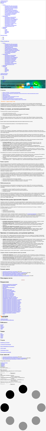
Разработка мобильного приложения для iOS (11, 300)
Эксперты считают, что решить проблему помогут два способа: (14, 99)
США (1, 328)
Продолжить (13, 373)
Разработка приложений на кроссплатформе (11, 311)
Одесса (1, 336)
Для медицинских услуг (9, 26)
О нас (6, 29)
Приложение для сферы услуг (10, 23)
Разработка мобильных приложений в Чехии (11, 309)
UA (3, 38)
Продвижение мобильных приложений (10, 297)
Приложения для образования (10, 20)
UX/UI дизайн (3, 348)
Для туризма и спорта (9, 24)
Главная (4, 80)
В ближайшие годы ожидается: (8, 97)
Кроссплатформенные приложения (7, 346)
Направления (5, 16)
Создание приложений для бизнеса (9, 312)
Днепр (1, 335)
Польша (1, 324)
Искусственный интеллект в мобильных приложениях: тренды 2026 (16, 275)
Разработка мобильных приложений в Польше (12, 306)
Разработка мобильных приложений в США (11, 307)
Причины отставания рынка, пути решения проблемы (12, 98)
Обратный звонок (3, 35)
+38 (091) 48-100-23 (4, 0)
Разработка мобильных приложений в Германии (12, 302)
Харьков (2, 334)
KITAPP (4, 28)
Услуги (4, 4)
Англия (1, 327)
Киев (1, 333)
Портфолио (5, 27)
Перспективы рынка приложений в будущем (11, 96)
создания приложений (31, 213)
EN (3, 39)
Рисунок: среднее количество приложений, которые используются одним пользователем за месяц (20, 93)
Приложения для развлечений (10, 25)
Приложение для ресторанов (10, 17)
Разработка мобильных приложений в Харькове (12, 308)
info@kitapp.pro (3, 1)
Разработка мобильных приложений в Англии (11, 301)
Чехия (1, 325)
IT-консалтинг (7, 15)
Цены (6, 30)
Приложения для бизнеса (10, 18)
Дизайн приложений (9, 8)
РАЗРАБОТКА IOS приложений (11, 5)
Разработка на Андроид (4, 342)
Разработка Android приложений (11, 6)
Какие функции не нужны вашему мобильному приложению (14, 272)
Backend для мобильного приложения (12, 50)
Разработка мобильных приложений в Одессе (11, 305)
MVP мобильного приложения (11, 9)
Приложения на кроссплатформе (11, 7)
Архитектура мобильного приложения (10, 271)
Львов (1, 337)
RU (3, 37)
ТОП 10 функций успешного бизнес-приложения (12, 274)
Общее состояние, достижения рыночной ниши (11, 92)
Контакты (7, 31)
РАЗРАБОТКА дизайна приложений (10, 298)
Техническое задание (4, 350)
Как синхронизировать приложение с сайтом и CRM (13, 273)
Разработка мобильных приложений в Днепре (11, 303)
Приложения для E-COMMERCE (11, 19)
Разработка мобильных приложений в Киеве (11, 304)
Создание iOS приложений (5, 344)
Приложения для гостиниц (10, 22)
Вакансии (7, 32)
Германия (2, 326)
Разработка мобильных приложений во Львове (12, 310)
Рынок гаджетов (6, 94)
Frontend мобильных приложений (11, 49)
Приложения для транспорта (10, 21)
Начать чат (12, 384)
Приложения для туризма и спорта (9, 296)
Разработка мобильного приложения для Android (12, 299)
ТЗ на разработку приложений (11, 13)
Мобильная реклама (6, 95)
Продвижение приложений (10, 14)
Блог (6, 33)
